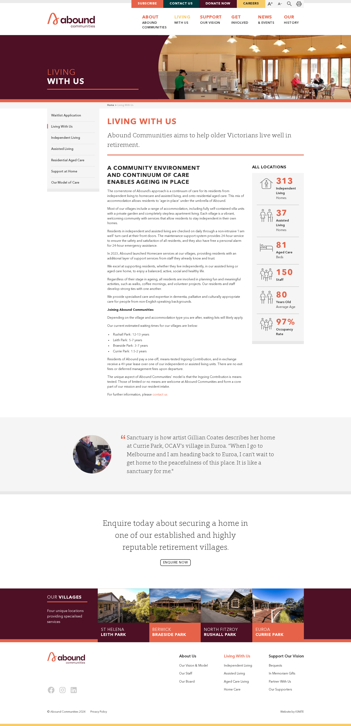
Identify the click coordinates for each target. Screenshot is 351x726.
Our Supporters (280, 689)
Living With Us (62, 126)
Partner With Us (280, 681)
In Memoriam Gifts (282, 673)
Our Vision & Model (193, 665)
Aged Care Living (236, 681)
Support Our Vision (286, 656)
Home (110, 105)
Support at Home (64, 171)
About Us (187, 656)
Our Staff (185, 673)
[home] (71, 20)
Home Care (232, 689)
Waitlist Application (66, 115)
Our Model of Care (65, 182)
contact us (160, 394)
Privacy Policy (98, 712)
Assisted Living (62, 149)
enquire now (175, 562)
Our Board (187, 681)
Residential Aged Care (67, 160)
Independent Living (65, 138)
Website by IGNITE (292, 712)
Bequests (275, 665)
